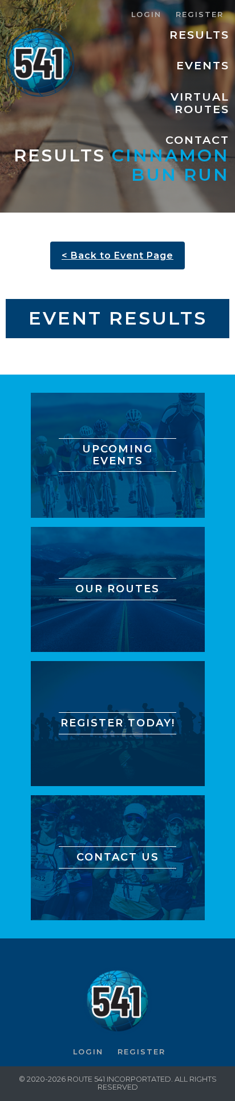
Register (200, 14)
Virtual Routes (200, 103)
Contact (197, 140)
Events (202, 65)
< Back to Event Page (117, 255)
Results (199, 34)
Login (146, 14)
